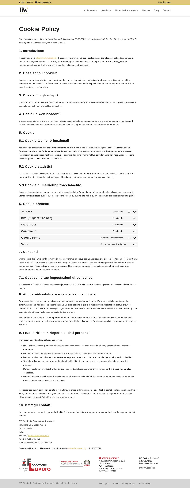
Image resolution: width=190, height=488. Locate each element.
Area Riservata (164, 2)
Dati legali (103, 483)
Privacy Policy (128, 483)
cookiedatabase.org (76, 448)
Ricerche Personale (125, 10)
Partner (146, 10)
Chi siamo (89, 10)
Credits (115, 483)
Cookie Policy (144, 483)
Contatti (167, 10)
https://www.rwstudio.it (45, 58)
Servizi (105, 10)
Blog (156, 10)
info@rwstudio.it (147, 468)
